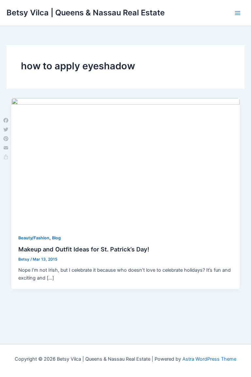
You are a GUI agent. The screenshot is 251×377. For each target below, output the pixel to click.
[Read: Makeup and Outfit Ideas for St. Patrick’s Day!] (125, 162)
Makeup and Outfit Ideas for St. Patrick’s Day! (83, 249)
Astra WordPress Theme (209, 359)
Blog (56, 237)
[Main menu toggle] (237, 13)
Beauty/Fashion (33, 237)
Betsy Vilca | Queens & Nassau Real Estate (86, 12)
